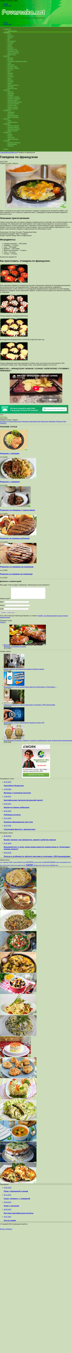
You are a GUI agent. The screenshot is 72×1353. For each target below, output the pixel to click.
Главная (3, 152)
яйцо (57, 865)
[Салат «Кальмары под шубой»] (15, 1056)
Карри (10, 83)
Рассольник (12, 41)
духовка (14, 862)
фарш (43, 865)
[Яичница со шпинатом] (18, 1119)
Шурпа (10, 46)
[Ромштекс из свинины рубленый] (18, 535)
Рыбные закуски (13, 127)
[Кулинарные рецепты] (22, 19)
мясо (69, 862)
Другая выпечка (13, 117)
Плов (9, 63)
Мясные (10, 58)
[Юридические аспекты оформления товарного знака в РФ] (14, 721)
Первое (7, 32)
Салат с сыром (13, 107)
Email (2, 605)
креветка (40, 862)
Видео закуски (12, 130)
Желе (9, 120)
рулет (24, 865)
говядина (3, 416)
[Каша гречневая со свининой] (18, 930)
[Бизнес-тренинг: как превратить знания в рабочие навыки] (14, 667)
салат (29, 864)
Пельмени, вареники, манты (17, 61)
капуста (20, 862)
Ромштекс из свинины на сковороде (16, 574)
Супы (9, 34)
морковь (58, 862)
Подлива (11, 86)
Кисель (10, 134)
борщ (1, 862)
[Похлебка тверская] (18, 909)
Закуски (7, 124)
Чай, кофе (11, 137)
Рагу (9, 71)
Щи (9, 39)
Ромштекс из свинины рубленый (14, 538)
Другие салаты (13, 108)
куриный (46, 862)
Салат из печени (13, 103)
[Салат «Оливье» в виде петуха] (18, 1098)
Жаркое (10, 73)
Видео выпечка (13, 115)
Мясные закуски (13, 125)
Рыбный (10, 95)
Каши (9, 78)
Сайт (1, 609)
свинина (36, 865)
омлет (8, 865)
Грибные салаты (13, 97)
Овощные (11, 64)
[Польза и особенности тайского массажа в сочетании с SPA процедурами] (14, 703)
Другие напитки (13, 139)
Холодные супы (13, 51)
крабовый (35, 862)
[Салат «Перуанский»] (18, 993)
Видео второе (12, 88)
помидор (19, 865)
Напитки (7, 132)
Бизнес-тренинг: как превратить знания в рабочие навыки (24, 669)
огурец (4, 865)
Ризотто (10, 70)
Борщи (10, 37)
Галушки (10, 81)
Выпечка (7, 110)
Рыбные (10, 59)
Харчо (10, 44)
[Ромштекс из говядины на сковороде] (18, 563)
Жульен (10, 80)
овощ (1, 865)
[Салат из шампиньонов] (18, 1035)
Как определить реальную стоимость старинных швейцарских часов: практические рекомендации (38, 740)
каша (24, 862)
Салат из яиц (12, 105)
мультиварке (64, 862)
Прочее (7, 141)
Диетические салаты (15, 102)
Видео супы (12, 54)
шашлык (53, 865)
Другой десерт (13, 122)
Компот (10, 136)
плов (15, 865)
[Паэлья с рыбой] (18, 972)
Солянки (11, 43)
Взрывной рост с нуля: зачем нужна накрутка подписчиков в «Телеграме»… (30, 687)
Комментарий (5, 598)
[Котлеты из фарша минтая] (18, 1077)
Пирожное (11, 112)
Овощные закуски (14, 129)
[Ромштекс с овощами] (13, 450)
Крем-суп (11, 36)
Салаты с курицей (14, 98)
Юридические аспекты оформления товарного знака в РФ (24, 722)
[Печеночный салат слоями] (18, 1162)
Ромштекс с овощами (9, 453)
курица (52, 862)
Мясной (10, 92)
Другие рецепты (13, 53)
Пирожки (11, 114)
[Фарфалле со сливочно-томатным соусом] (18, 1014)
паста (12, 865)
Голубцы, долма (13, 68)
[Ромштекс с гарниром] (18, 478)
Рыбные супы (12, 49)
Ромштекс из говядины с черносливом (17, 510)
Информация (12, 31)
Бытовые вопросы (14, 142)
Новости (10, 146)
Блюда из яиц (12, 66)
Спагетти (11, 76)
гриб (10, 862)
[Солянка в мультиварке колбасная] (18, 1140)
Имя (2, 602)
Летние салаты (13, 100)
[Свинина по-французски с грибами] (18, 1183)
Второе (7, 56)
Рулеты (10, 75)
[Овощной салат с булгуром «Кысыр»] (18, 951)
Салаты (7, 90)
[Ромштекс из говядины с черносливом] (15, 506)
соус (40, 865)
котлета (29, 862)
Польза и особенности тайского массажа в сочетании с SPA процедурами (29, 705)
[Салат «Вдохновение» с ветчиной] (18, 888)
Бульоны (11, 48)
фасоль (48, 865)
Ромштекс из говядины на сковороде (16, 567)
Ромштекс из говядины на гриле (15, 646)
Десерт (7, 119)
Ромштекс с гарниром (10, 482)
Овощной (11, 93)
